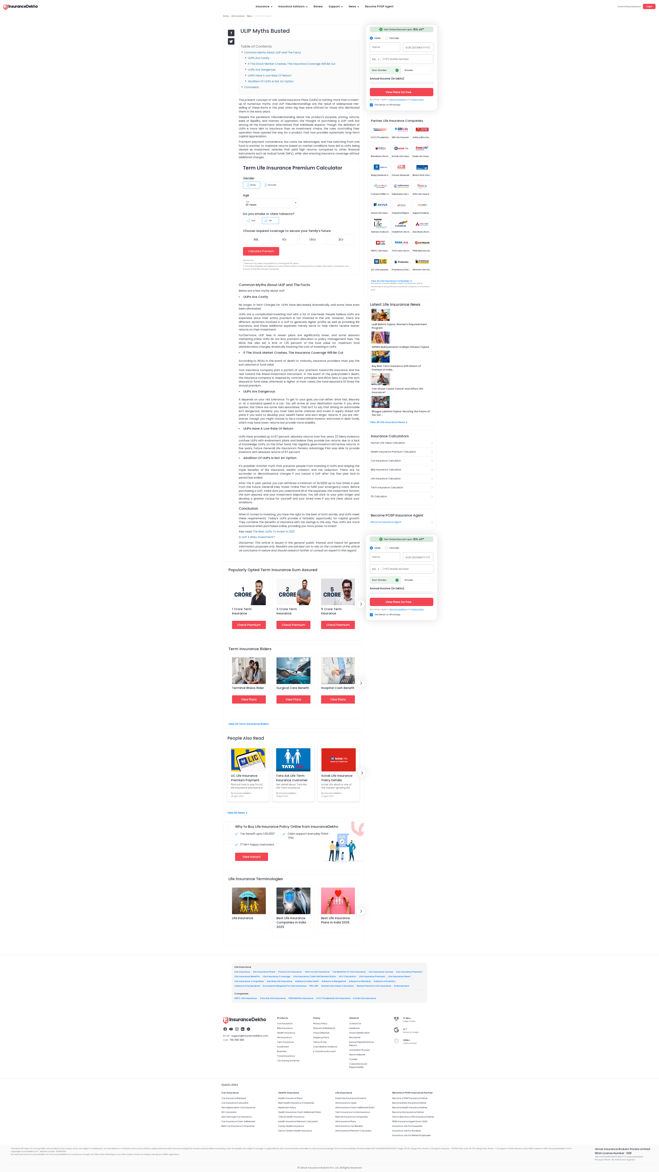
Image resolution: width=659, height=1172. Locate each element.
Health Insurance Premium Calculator (393, 451)
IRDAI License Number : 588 (613, 1153)
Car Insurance (284, 1023)
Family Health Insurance (291, 1126)
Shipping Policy (321, 1037)
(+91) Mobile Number (396, 59)
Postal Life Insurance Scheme (350, 1098)
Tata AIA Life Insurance (273, 998)
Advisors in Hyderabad (247, 986)
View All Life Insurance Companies (390, 281)
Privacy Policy (320, 1023)
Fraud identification (359, 1032)
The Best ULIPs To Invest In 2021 (273, 532)
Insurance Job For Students (406, 1130)
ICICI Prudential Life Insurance (333, 998)
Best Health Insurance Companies (296, 1102)
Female (394, 38)
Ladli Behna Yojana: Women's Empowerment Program (399, 326)
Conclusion (251, 87)
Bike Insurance (284, 1028)
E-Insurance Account (324, 1051)
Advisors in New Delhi (307, 981)
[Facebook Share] (231, 33)
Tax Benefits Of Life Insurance (349, 971)
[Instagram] (237, 1029)
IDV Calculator (228, 1112)
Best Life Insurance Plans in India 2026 (335, 920)
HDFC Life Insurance (245, 998)
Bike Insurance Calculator (386, 469)
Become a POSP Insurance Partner (409, 1098)
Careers (353, 1059)
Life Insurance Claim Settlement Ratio (314, 976)
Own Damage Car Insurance (236, 1116)
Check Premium (249, 625)
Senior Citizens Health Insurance (295, 1130)
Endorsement (401, 986)
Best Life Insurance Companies (351, 1116)
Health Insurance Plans (290, 1098)
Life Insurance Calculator (386, 478)
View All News (236, 813)
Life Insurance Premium (409, 971)
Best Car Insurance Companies (238, 1126)
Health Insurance (286, 1032)
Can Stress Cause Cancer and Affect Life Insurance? (397, 390)
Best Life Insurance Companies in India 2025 (291, 922)
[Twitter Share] (231, 41)
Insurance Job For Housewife (407, 1126)
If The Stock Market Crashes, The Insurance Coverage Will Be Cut (292, 64)
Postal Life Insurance (290, 971)
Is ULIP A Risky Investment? (257, 537)
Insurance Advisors (291, 6)
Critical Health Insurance (291, 1116)
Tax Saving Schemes (288, 1060)
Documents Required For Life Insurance (285, 986)
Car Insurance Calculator (386, 460)
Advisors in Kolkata (384, 981)
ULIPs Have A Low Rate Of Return (269, 75)
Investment (283, 1046)
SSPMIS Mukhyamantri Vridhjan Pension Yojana (400, 347)
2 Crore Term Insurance (286, 611)
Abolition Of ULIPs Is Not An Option (271, 81)
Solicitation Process (359, 1049)
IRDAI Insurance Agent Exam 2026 (409, 1121)
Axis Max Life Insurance (279, 981)
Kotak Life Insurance (364, 998)
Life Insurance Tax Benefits (349, 1126)
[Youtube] (231, 1029)
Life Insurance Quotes (381, 971)
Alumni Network (357, 1054)
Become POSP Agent (379, 6)
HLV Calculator (347, 976)
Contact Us (355, 1023)
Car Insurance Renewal (233, 1098)
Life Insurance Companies (249, 981)
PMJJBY (313, 986)
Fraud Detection (321, 1032)
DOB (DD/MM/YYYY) (418, 47)
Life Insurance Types (345, 1102)
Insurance (262, 6)
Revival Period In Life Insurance (374, 986)
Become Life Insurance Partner (408, 1112)
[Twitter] (248, 1029)
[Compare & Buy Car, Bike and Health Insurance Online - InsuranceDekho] (20, 7)
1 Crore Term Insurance (242, 611)
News (352, 6)
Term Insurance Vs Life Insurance (352, 1112)
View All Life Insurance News (387, 422)
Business (282, 1051)
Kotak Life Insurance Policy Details (336, 777)
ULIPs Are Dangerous (262, 70)
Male (378, 38)
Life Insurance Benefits (247, 976)
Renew (318, 6)
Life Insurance (242, 918)
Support (334, 6)
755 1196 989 (236, 1040)
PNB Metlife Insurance (300, 998)
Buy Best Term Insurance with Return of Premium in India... (396, 367)
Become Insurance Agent (386, 522)
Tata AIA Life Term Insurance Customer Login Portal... (292, 777)
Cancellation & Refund (325, 1046)
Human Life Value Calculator (388, 443)
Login (649, 6)
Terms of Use (320, 1042)
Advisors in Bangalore (334, 981)
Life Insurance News (399, 976)
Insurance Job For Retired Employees (411, 1135)
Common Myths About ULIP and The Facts (272, 52)
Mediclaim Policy (287, 1107)
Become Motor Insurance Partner (409, 1102)
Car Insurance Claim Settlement (238, 1121)
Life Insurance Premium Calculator (353, 1130)
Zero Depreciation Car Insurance (238, 1107)
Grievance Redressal (324, 1028)
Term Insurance (285, 1042)
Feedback (354, 1028)
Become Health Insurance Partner (409, 1107)
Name (376, 47)
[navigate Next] (361, 604)
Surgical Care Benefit (292, 688)
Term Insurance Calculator (387, 487)
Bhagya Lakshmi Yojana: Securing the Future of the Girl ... (401, 413)
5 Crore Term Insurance (331, 611)
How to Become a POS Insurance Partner (413, 1116)
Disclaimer (354, 1037)
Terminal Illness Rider (248, 688)
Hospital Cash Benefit (337, 688)
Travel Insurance (286, 1056)
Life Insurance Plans (264, 971)
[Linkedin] (243, 1029)
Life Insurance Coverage (276, 976)
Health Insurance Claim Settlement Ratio (299, 1112)
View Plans (249, 699)
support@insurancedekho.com (249, 1036)
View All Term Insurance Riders (248, 724)
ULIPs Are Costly (258, 58)
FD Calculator (379, 496)
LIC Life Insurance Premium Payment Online (245, 777)
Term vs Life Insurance (317, 971)
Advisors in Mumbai (360, 981)
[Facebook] (225, 1029)
